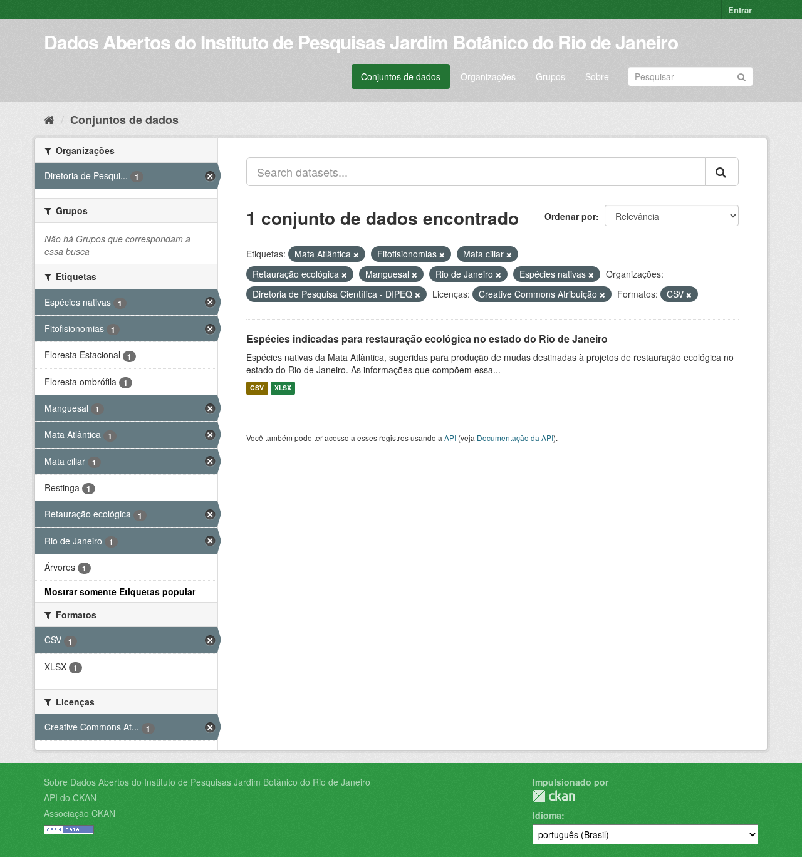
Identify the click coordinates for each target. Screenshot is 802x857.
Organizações (488, 76)
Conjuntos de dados (400, 76)
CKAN (554, 795)
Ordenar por (570, 216)
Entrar (740, 10)
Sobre (597, 76)
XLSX (282, 388)
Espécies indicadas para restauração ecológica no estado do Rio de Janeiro (427, 338)
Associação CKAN (79, 813)
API (450, 437)
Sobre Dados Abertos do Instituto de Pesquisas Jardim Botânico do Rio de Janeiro (207, 782)
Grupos (550, 76)
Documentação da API (515, 437)
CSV (257, 388)
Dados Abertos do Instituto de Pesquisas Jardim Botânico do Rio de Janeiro (361, 41)
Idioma (547, 815)
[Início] (49, 119)
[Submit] (741, 75)
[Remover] (356, 254)
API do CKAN (70, 797)
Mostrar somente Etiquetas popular (119, 591)
